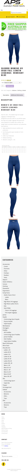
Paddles (5, 330)
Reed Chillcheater (8, 343)
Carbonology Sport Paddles (12, 334)
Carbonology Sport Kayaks (11, 319)
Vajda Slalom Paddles (10, 341)
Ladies (7, 297)
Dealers (3, 423)
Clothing (19, 90)
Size (3, 82)
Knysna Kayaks (8, 321)
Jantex (4, 315)
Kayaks (5, 317)
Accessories (6, 264)
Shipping (3, 426)
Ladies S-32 (7, 354)
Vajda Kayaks (8, 323)
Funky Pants (6, 293)
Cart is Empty (21, 16)
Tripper (5, 385)
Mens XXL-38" (8, 376)
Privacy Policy (4, 433)
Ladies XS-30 (7, 359)
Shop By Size (6, 348)
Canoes (5, 284)
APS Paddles (7, 332)
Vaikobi (24, 90)
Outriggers (6, 328)
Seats (5, 277)
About (3, 417)
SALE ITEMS (7, 308)
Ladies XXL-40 (8, 361)
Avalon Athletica (7, 282)
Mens (6, 299)
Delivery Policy (5, 430)
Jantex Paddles (8, 337)
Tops (5, 398)
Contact (3, 425)
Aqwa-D (5, 279)
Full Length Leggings (11, 312)
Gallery (3, 418)
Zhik (4, 400)
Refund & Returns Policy (7, 428)
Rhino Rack (6, 345)
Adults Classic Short (9, 295)
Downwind (6, 288)
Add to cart (10, 86)
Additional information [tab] (17, 95)
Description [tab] (6, 95)
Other (5, 271)
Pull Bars (6, 273)
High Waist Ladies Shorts (11, 304)
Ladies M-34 (7, 352)
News (3, 421)
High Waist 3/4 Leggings (11, 301)
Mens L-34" (7, 365)
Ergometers (6, 291)
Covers (6, 266)
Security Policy (5, 431)
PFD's (5, 396)
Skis (4, 378)
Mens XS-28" (7, 374)
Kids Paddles (7, 339)
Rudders (6, 275)
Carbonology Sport (9, 381)
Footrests (6, 268)
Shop (3, 420)
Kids (5, 306)
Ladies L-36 (7, 350)
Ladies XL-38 (7, 356)
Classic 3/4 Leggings (11, 310)
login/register (11, 16)
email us (6, 445)
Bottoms (14, 90)
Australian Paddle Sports (14, 4)
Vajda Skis (7, 383)
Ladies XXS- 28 (8, 363)
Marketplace (6, 326)
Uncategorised (7, 387)
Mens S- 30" (7, 370)
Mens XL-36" (7, 372)
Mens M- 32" (7, 367)
